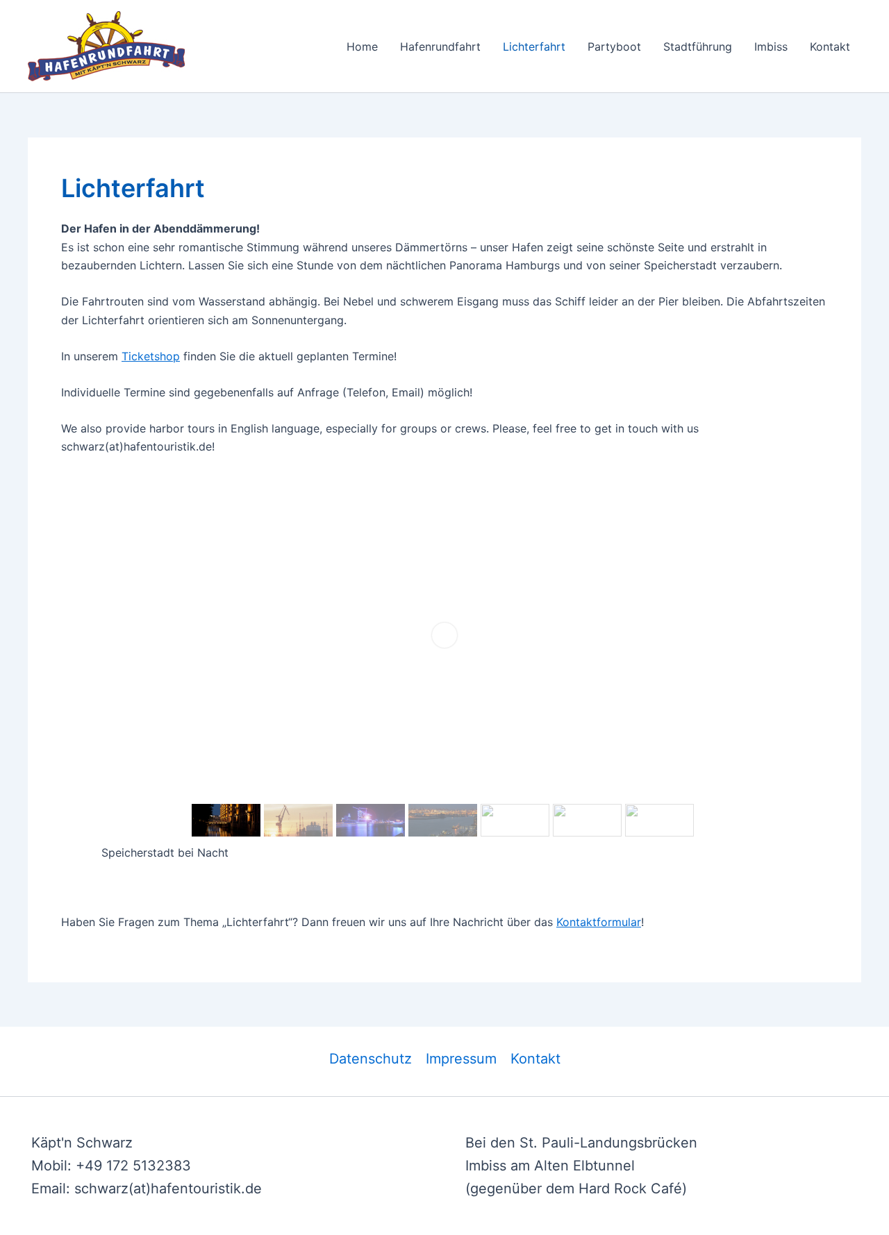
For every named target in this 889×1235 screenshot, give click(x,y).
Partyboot (614, 46)
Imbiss (771, 46)
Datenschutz (370, 1058)
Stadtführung (697, 46)
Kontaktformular (598, 922)
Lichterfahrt (534, 46)
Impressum (461, 1058)
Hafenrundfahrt (440, 46)
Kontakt (830, 46)
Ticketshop (151, 356)
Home (362, 46)
